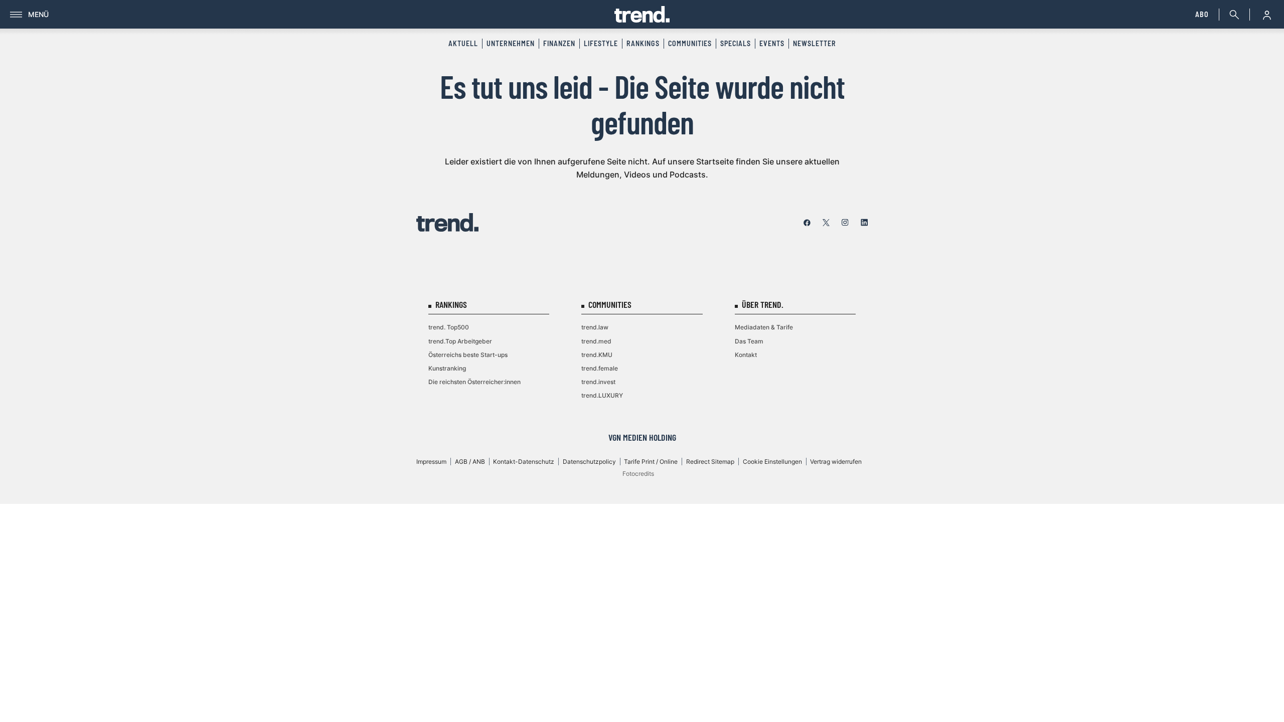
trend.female (599, 368)
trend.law (594, 327)
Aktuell (463, 43)
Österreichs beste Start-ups (468, 354)
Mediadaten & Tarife (764, 327)
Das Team (749, 341)
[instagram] (845, 222)
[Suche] (1232, 15)
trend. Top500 (448, 327)
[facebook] (807, 222)
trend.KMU (596, 354)
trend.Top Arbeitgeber (460, 341)
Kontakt (746, 354)
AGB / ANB (470, 461)
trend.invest (598, 382)
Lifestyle (601, 43)
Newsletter (814, 43)
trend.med (596, 341)
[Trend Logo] (447, 222)
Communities (690, 43)
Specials (735, 43)
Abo (1202, 14)
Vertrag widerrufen (836, 461)
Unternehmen (511, 43)
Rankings (643, 43)
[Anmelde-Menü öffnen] (1267, 15)
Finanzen (559, 43)
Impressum (431, 461)
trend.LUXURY (602, 395)
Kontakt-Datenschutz (523, 461)
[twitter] (826, 222)
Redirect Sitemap (710, 461)
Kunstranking (447, 368)
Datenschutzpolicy (589, 461)
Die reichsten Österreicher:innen (474, 382)
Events (771, 43)
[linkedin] (864, 222)
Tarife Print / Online (651, 461)
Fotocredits (638, 473)
